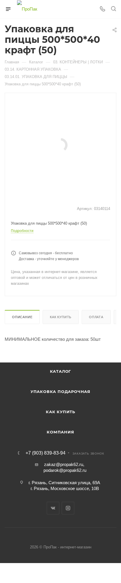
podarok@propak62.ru (64, 470)
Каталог (60, 371)
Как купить (60, 317)
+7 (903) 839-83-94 (45, 453)
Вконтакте (53, 508)
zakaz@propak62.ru (63, 464)
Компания (60, 432)
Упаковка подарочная (60, 391)
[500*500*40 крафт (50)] (60, 144)
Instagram (68, 508)
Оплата (96, 317)
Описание (22, 317)
